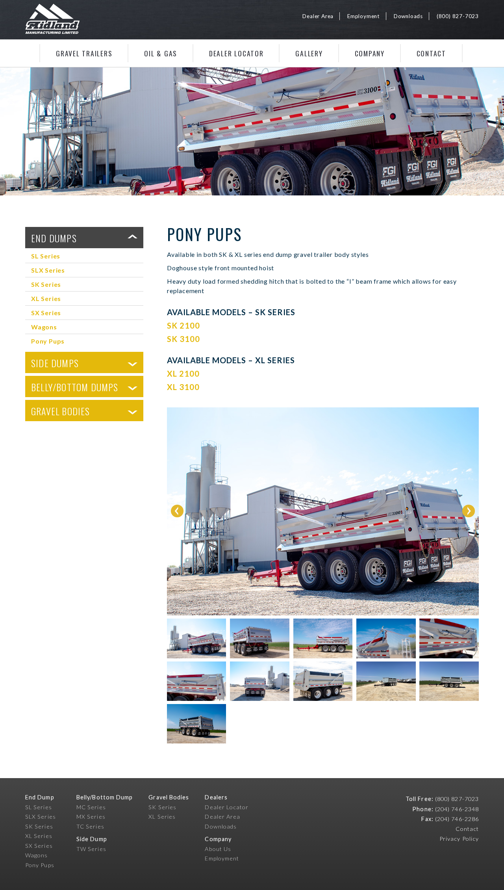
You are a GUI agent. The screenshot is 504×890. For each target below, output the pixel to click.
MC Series (91, 807)
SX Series (46, 312)
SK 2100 (183, 325)
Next (468, 511)
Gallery (308, 53)
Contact (431, 53)
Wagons (44, 327)
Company (370, 53)
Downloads (408, 16)
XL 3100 (183, 387)
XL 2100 (183, 373)
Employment (363, 16)
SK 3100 (183, 339)
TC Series (90, 826)
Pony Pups (48, 341)
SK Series (46, 284)
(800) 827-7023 (458, 16)
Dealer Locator (236, 53)
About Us (218, 848)
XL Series (46, 298)
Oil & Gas (160, 53)
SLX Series (48, 270)
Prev (177, 511)
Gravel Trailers (84, 53)
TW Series (91, 848)
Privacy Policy (459, 838)
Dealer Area (318, 16)
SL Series (45, 256)
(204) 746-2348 (457, 809)
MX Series (91, 816)
